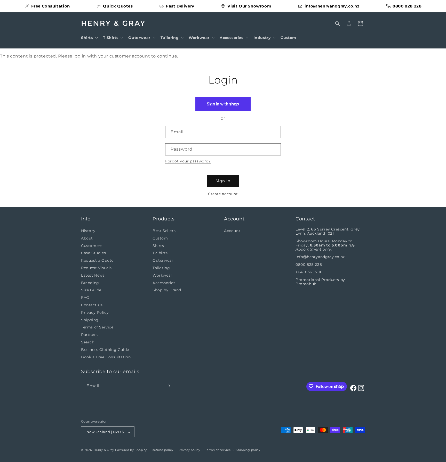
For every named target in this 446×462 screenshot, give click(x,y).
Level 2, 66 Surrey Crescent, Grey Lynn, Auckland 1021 (328, 231)
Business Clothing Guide (105, 349)
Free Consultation (50, 6)
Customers (91, 245)
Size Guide (91, 290)
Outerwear (163, 260)
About (87, 238)
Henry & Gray (104, 450)
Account (232, 230)
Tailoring (161, 268)
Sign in (223, 180)
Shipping (90, 320)
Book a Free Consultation (106, 357)
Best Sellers (164, 230)
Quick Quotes (118, 6)
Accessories (164, 282)
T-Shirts (160, 253)
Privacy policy (189, 450)
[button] (89, 37)
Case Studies (93, 253)
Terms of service (218, 450)
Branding (90, 282)
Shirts (158, 245)
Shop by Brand (167, 290)
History (88, 230)
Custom (160, 238)
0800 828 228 (407, 6)
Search (87, 342)
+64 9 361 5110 (309, 272)
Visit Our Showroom (249, 6)
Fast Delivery (180, 6)
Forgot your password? (188, 161)
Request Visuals (96, 268)
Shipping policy (248, 450)
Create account (223, 194)
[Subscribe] (168, 386)
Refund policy (162, 450)
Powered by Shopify (131, 450)
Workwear (162, 275)
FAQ (85, 297)
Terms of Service (97, 327)
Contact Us (92, 305)
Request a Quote (97, 260)
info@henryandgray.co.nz (332, 6)
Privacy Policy (95, 312)
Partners (89, 335)
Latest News (93, 275)
